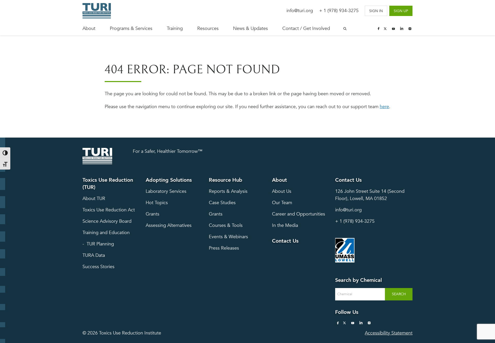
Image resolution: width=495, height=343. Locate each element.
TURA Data (93, 255)
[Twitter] (385, 28)
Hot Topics (157, 203)
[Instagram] (409, 28)
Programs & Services (131, 28)
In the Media (285, 225)
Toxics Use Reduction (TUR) (107, 184)
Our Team (282, 203)
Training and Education (106, 232)
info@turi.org (299, 10)
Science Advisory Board (106, 221)
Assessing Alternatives (169, 225)
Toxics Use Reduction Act (108, 210)
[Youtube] (393, 28)
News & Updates (250, 28)
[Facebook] (378, 28)
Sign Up (401, 11)
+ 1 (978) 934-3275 (339, 10)
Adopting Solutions (169, 180)
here (384, 106)
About (88, 28)
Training (175, 28)
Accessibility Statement (388, 333)
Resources (208, 28)
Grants (152, 214)
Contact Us (285, 240)
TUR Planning (100, 244)
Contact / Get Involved (306, 28)
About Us (281, 191)
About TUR (93, 198)
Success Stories (98, 267)
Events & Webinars (228, 237)
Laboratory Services (166, 191)
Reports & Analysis (228, 191)
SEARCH (399, 294)
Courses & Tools (226, 225)
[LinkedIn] (401, 28)
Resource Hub (225, 180)
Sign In (376, 11)
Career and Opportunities (298, 214)
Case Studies (222, 203)
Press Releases (224, 248)
